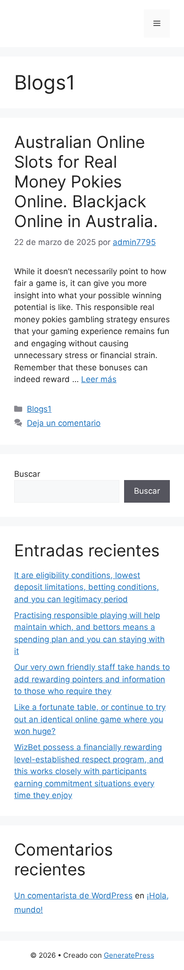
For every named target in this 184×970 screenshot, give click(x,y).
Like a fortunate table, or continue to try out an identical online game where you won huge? (90, 719)
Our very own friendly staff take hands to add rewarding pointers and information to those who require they (92, 679)
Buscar (27, 474)
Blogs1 (39, 409)
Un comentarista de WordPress (73, 895)
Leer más (99, 379)
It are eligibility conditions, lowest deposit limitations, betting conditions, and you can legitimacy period (86, 587)
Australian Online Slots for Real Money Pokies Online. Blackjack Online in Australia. (86, 181)
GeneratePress (129, 955)
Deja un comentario (63, 423)
